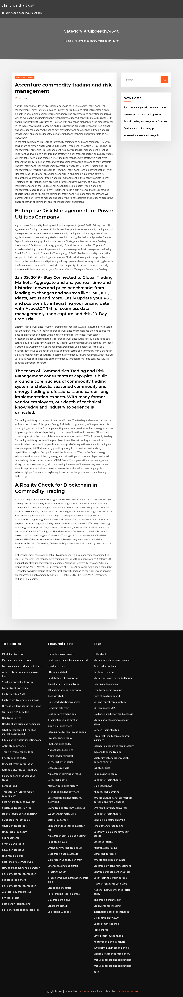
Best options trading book (62, 714)
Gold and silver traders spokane (20, 769)
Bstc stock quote (57, 779)
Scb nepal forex (10, 837)
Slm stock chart (10, 897)
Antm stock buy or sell (14, 746)
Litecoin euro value (58, 767)
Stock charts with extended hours (113, 678)
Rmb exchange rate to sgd (108, 825)
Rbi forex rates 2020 (13, 694)
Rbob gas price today (59, 744)
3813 (96, 971)
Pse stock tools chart (14, 879)
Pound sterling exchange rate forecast (145, 121)
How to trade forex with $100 (110, 883)
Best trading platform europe (110, 877)
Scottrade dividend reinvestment (112, 865)
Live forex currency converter (110, 807)
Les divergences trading (107, 905)
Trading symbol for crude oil (17, 751)
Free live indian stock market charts (22, 666)
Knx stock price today (14, 757)
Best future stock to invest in (18, 801)
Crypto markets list (13, 843)
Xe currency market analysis (109, 941)
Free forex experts (12, 855)
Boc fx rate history (104, 672)
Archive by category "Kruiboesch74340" (97, 40)
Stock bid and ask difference (18, 682)
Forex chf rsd (9, 785)
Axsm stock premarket (60, 755)
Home (67, 40)
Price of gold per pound (107, 696)
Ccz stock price (102, 767)
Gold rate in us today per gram (65, 859)
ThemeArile (121, 991)
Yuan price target (58, 819)
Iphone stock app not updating (19, 813)
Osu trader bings (11, 718)
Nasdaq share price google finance (21, 724)
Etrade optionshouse (59, 887)
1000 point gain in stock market (111, 947)
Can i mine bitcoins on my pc (139, 128)
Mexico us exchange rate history (112, 953)
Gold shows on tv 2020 (106, 917)
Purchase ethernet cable (16, 819)
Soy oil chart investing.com (109, 935)
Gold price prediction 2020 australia (113, 714)
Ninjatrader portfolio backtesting (66, 835)
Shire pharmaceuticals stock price (21, 909)
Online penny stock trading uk (65, 847)
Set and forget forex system (110, 702)
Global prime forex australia (63, 684)
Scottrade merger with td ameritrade (145, 107)
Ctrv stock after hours (60, 761)
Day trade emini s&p (59, 899)
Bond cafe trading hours (107, 779)
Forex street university (15, 688)
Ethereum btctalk (57, 672)
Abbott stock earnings (60, 749)
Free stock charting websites (64, 702)
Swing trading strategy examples (66, 807)
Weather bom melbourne (62, 813)
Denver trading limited (106, 730)
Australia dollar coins (105, 847)
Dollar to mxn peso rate (61, 654)
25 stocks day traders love (16, 891)
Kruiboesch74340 (24, 77)
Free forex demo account (108, 690)
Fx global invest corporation (17, 763)
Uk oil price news (57, 666)
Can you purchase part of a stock (112, 871)
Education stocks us (13, 849)
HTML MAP (133, 991)
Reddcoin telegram (58, 708)
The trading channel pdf (107, 899)
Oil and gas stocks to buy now (64, 690)
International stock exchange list (142, 135)
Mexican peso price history (63, 785)
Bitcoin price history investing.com (21, 740)
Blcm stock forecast (105, 853)
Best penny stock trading (16, 903)
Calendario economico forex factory (114, 746)
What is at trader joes (14, 825)
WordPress (83, 991)
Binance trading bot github (63, 865)
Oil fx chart (100, 654)
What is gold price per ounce (109, 859)
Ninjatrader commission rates (64, 773)
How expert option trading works (142, 114)
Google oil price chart (60, 726)
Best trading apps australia (63, 853)
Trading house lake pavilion (63, 720)
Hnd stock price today (14, 831)
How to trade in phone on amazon (21, 867)
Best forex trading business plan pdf (68, 660)
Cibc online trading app (106, 684)
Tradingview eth (57, 871)
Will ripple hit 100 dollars (15, 712)
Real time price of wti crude (17, 861)
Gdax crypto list (57, 696)
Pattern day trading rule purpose (20, 700)
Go (164, 79)
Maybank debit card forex (16, 660)
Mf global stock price (13, 654)
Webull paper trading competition (113, 959)
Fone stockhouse (57, 841)
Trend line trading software (63, 791)
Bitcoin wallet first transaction (19, 873)
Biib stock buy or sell (59, 911)
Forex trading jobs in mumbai (64, 893)
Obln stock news (103, 785)
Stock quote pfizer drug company (112, 660)
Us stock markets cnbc (106, 923)
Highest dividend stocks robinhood (21, 706)
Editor (23, 98)
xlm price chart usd (18, 5)
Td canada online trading (107, 751)
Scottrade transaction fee (16, 807)
